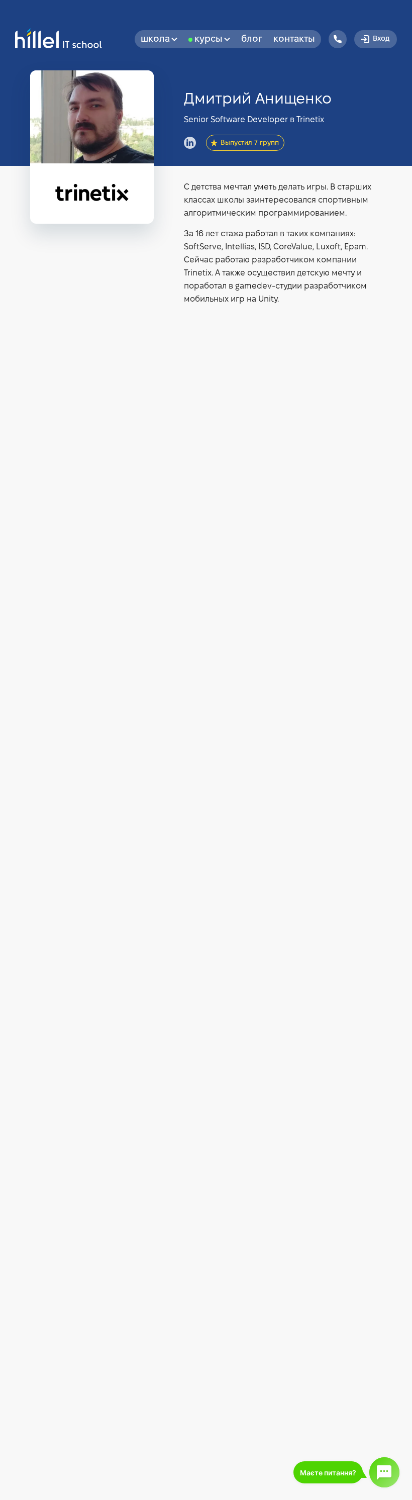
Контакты (294, 39)
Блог (251, 39)
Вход (381, 39)
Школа (155, 39)
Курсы (208, 39)
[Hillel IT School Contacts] (338, 39)
